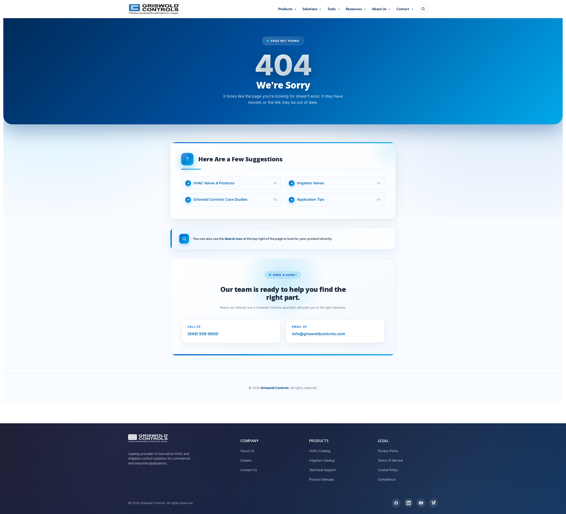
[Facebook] (396, 503)
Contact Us (248, 470)
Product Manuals (321, 479)
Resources (354, 9)
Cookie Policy (388, 470)
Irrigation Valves (310, 183)
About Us (379, 9)
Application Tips (310, 199)
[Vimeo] (433, 503)
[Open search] (423, 9)
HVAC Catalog (319, 451)
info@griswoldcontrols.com (318, 333)
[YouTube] (421, 503)
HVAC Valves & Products (214, 183)
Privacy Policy (388, 451)
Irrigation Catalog (322, 460)
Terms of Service (390, 460)
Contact (402, 9)
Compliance (386, 479)
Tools (331, 9)
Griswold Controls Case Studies (220, 199)
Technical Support (322, 470)
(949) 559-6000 (202, 333)
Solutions (309, 9)
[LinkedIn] (408, 503)
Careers (246, 460)
